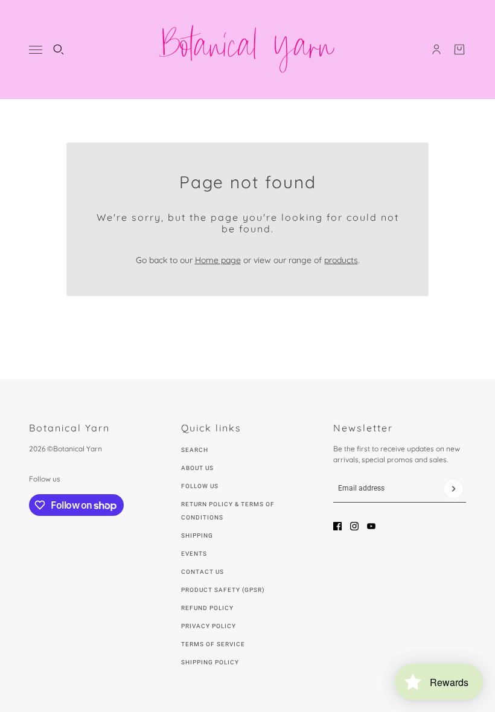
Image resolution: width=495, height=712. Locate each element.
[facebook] (337, 526)
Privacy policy (208, 626)
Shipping (197, 535)
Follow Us (200, 486)
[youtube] (371, 526)
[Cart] (459, 49)
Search (194, 450)
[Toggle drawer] (35, 50)
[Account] (436, 49)
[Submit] (453, 488)
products (341, 260)
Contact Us (202, 571)
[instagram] (354, 526)
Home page (218, 260)
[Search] (58, 49)
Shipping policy (210, 662)
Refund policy (207, 608)
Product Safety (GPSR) (222, 589)
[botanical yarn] (247, 49)
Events (194, 553)
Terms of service (213, 644)
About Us (197, 468)
